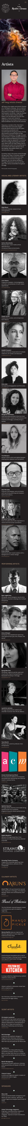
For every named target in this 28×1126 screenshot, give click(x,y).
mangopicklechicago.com (7, 937)
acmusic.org (4, 781)
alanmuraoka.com (6, 496)
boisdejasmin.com (6, 1078)
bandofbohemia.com (6, 912)
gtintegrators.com (6, 1118)
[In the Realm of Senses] (14, 8)
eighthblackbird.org (6, 842)
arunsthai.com (5, 895)
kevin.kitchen (5, 1000)
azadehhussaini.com (6, 355)
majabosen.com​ (5, 212)
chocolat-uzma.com (6, 960)
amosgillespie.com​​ (6, 640)
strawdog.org (5, 867)
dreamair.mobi (5, 1027)
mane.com (4, 1102)
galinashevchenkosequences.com (9, 250)
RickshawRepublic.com (7, 989)
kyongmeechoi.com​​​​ (6, 677)
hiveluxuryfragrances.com (8, 1068)
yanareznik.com (5, 747)
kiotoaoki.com (5, 387)
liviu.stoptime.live (6, 287)
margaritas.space (6, 423)
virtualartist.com (6, 321)
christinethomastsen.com (8, 524)
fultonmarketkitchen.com (8, 979)
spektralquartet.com (6, 813)
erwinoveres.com (5, 556)
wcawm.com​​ (4, 602)
